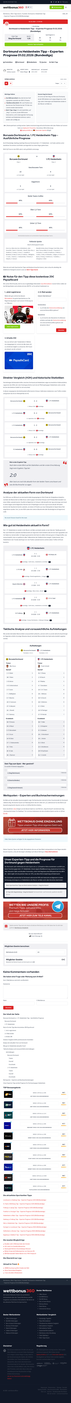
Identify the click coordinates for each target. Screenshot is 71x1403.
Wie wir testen (51, 1393)
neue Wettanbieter (46, 284)
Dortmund (20, 62)
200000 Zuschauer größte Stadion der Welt (17, 1268)
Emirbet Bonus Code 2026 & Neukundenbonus (39, 1137)
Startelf (11, 1061)
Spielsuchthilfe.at (27, 130)
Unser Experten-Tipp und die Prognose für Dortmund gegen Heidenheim (24, 1083)
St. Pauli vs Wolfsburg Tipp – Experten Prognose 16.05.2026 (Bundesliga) (24, 1204)
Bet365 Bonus (43, 1299)
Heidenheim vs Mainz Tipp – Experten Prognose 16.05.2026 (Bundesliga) (23, 1215)
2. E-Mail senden (9, 1033)
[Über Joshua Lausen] (4, 70)
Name (5, 1000)
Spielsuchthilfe (42, 1389)
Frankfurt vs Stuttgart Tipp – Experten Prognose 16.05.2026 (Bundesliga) (24, 1211)
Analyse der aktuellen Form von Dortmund (15, 1043)
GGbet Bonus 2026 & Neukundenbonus (39, 1148)
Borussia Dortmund (10, 1021)
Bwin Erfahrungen (11, 1328)
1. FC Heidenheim (10, 1024)
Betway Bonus (43, 1304)
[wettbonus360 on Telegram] (51, 2)
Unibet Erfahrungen (12, 1330)
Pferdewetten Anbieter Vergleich (49, 1323)
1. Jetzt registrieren (10, 1030)
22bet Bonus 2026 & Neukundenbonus (39, 1117)
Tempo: (57, 83)
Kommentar (6, 984)
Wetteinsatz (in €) (11, 952)
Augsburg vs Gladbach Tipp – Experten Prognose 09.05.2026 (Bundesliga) (24, 1235)
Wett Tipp (54, 62)
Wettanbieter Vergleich (46, 1326)
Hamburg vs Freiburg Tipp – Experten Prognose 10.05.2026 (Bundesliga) (23, 1219)
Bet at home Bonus (45, 1301)
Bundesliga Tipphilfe (45, 1318)
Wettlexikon (63, 1389)
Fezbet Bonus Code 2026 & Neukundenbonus (39, 1158)
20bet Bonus (43, 1294)
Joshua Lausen (11, 72)
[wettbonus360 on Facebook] (53, 2)
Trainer (11, 1058)
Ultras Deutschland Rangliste (13, 1270)
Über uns (43, 1391)
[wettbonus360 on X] (56, 2)
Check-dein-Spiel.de (41, 130)
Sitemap (59, 1387)
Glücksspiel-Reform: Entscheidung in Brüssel (18, 1249)
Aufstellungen (10, 1052)
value (14, 809)
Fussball (24, 14)
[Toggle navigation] (66, 7)
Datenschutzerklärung (55, 308)
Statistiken (9, 62)
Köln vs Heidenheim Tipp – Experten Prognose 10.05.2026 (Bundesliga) (23, 1223)
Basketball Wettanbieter (46, 1330)
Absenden (61, 330)
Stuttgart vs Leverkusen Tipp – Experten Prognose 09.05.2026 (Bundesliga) (24, 1227)
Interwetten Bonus (45, 1309)
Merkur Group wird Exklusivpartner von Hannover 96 (19, 1251)
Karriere (49, 1391)
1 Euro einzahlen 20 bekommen (13, 1273)
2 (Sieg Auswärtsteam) (15, 788)
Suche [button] (66, 2)
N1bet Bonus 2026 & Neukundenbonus (39, 1179)
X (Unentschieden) (13, 780)
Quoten (44, 62)
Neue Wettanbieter (51, 852)
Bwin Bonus (42, 1306)
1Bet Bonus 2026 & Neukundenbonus (39, 1096)
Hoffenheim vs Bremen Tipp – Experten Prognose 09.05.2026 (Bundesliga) (24, 1231)
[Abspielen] (6, 83)
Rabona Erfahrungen (12, 1333)
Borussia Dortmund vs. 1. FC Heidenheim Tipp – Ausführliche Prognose (23, 1018)
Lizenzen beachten (62, 1393)
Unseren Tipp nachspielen (35, 44)
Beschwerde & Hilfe (53, 1389)
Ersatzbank (12, 1064)
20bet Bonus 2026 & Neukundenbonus (39, 1106)
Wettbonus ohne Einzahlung (47, 1333)
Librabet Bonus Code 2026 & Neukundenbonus (39, 1169)
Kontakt (64, 1387)
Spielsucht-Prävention (29, 128)
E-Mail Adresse (41, 1000)
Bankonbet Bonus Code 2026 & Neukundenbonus (39, 1127)
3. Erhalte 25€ (8, 1036)
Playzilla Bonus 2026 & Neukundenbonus (39, 1189)
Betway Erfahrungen (12, 1326)
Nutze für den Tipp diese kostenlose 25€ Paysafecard (18, 1027)
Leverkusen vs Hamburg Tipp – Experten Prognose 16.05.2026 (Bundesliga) (24, 1200)
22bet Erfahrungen (11, 1318)
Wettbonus (6, 14)
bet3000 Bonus (43, 1297)
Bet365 (5, 813)
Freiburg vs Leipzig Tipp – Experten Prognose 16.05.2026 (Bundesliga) (23, 1208)
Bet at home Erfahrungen (13, 1323)
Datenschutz (52, 1387)
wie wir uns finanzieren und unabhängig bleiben (18, 1377)
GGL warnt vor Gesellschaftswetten (15, 1246)
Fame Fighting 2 (43, 1335)
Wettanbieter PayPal (45, 1328)
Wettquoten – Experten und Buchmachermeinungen (18, 1080)
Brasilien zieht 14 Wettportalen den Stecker (17, 1244)
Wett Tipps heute (16, 14)
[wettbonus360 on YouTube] (58, 2)
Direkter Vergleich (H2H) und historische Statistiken (18, 1040)
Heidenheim (32, 62)
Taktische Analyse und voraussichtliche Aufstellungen (18, 1049)
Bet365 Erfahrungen (12, 1321)
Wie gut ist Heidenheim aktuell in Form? (14, 1046)
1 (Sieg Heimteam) (13, 773)
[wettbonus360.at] (13, 7)
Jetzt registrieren (12, 326)
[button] (29, 7)
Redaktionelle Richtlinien (60, 1391)
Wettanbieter (8, 298)
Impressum (44, 1387)
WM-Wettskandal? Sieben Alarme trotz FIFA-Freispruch (20, 1253)
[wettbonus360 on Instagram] (60, 2)
